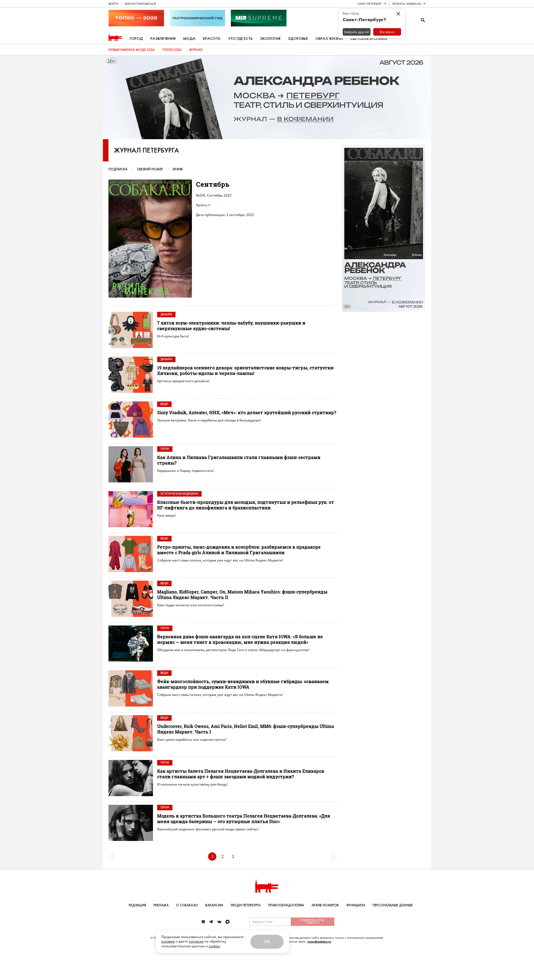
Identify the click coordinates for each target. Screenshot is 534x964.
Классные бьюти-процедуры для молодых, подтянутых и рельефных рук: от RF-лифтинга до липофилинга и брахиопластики (245, 505)
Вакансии (214, 905)
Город (136, 38)
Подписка (117, 169)
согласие (196, 941)
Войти (113, 4)
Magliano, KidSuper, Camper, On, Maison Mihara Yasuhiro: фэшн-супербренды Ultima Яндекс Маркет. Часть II (242, 594)
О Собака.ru (187, 905)
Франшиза (355, 905)
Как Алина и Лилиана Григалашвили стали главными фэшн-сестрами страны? (238, 460)
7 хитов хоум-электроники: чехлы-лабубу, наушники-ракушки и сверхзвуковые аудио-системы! (231, 325)
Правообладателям (286, 905)
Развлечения (162, 38)
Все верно (387, 32)
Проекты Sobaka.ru (406, 4)
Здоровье (298, 38)
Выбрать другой (356, 32)
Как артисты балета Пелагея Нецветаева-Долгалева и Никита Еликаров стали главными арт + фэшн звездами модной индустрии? (240, 773)
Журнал (195, 50)
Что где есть (240, 38)
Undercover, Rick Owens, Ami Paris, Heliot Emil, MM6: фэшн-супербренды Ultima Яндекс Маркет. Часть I (245, 729)
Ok (267, 941)
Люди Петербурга (246, 905)
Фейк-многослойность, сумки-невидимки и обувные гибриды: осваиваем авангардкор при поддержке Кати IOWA (243, 684)
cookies (214, 946)
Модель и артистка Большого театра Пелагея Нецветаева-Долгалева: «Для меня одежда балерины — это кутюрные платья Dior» (243, 818)
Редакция (137, 905)
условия (168, 941)
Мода (189, 38)
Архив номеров (325, 905)
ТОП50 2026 (172, 50)
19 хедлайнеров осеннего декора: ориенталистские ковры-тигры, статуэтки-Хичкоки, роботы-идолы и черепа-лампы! (246, 370)
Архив (177, 169)
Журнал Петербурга (146, 150)
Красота (212, 38)
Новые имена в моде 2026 (131, 50)
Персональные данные (393, 905)
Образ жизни (329, 38)
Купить (201, 205)
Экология (270, 38)
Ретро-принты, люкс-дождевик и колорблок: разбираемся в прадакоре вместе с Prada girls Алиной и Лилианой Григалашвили (239, 549)
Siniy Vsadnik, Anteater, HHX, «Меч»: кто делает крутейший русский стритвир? (246, 412)
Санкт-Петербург (369, 4)
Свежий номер (150, 169)
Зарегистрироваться (140, 4)
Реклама (161, 905)
